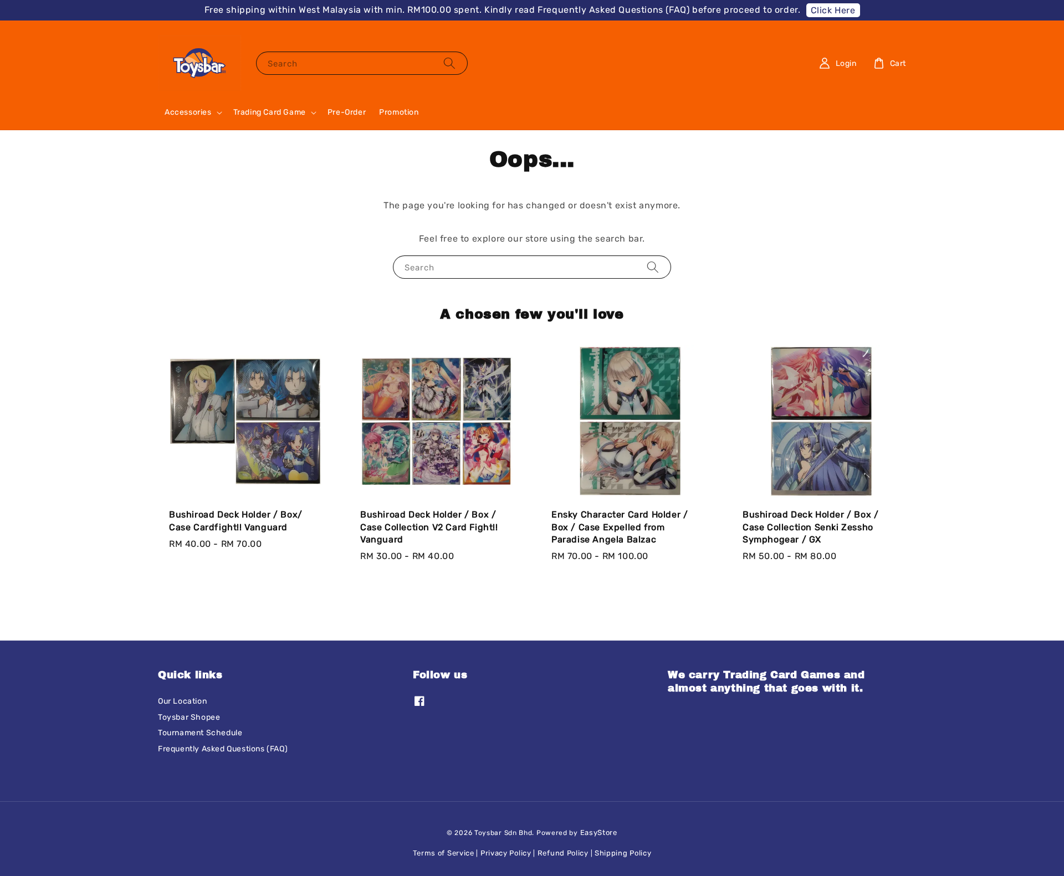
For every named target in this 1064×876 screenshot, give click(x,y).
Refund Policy (563, 853)
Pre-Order (347, 112)
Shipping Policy (623, 853)
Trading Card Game (269, 112)
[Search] (449, 63)
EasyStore (598, 832)
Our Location (182, 701)
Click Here (833, 10)
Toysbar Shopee (189, 717)
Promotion (398, 112)
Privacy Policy (505, 853)
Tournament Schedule (200, 732)
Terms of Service (443, 853)
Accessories (188, 112)
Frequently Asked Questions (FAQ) (223, 749)
